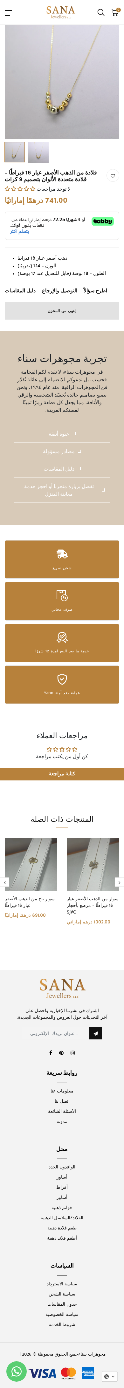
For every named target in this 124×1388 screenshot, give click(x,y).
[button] (21, 188)
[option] (62, 82)
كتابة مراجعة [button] (62, 774)
